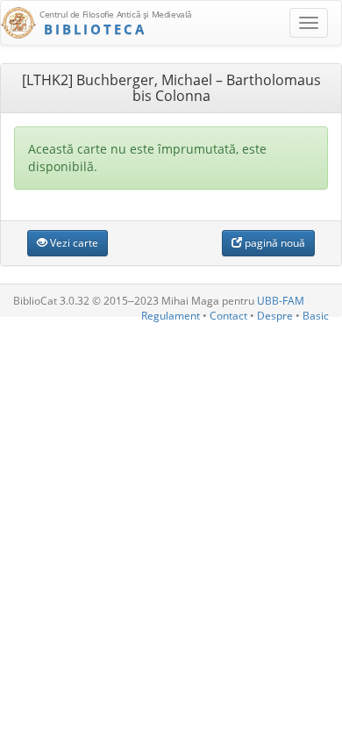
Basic (316, 315)
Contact (228, 315)
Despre (275, 315)
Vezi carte (72, 242)
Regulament (170, 315)
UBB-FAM (280, 300)
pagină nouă (273, 242)
